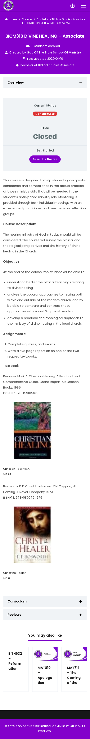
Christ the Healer (14, 573)
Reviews (15, 614)
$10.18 (6, 578)
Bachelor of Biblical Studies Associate (48, 65)
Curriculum (17, 601)
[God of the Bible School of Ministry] (8, 5)
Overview (16, 82)
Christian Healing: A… (17, 469)
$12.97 (7, 474)
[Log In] (72, 5)
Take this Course (45, 159)
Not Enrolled (45, 114)
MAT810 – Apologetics (45, 675)
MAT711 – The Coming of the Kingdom (74, 675)
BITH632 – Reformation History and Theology (15, 661)
